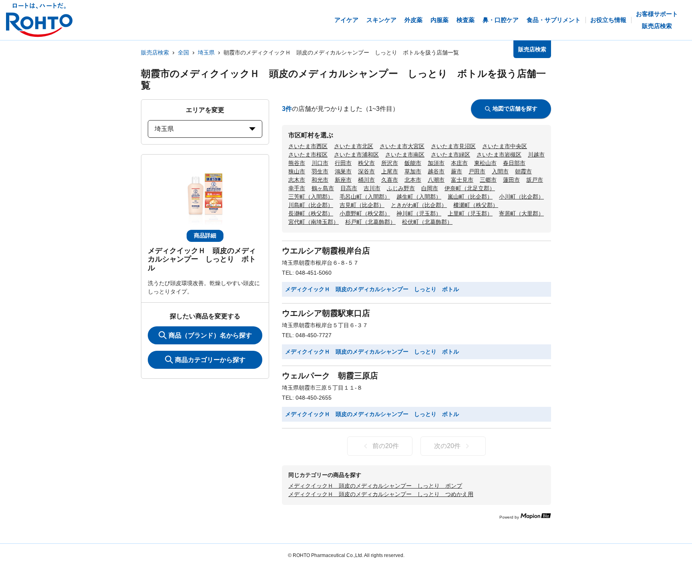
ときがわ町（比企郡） (419, 205)
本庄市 (459, 163)
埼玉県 (206, 52)
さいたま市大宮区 (402, 146)
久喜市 (389, 180)
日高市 (348, 188)
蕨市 (456, 171)
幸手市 (296, 188)
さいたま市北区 (353, 146)
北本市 (412, 180)
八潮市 (436, 180)
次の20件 (447, 445)
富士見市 (462, 180)
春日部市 (514, 163)
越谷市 (436, 171)
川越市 (536, 154)
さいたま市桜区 (308, 154)
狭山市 (296, 171)
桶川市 (366, 180)
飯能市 (412, 163)
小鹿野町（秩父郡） (365, 213)
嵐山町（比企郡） (470, 196)
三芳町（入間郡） (310, 196)
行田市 (343, 163)
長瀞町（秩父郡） (310, 213)
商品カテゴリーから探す (210, 359)
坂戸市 (534, 180)
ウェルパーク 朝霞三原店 (330, 375)
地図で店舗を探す (515, 108)
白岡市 (429, 188)
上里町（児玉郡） (470, 213)
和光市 (320, 180)
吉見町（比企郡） (362, 205)
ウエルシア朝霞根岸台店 (326, 250)
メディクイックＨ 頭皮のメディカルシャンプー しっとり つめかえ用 (380, 494)
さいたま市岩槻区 (499, 154)
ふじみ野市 (401, 188)
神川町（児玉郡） (418, 213)
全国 (183, 52)
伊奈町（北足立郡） (470, 188)
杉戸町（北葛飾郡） (370, 222)
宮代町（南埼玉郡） (313, 222)
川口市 (320, 163)
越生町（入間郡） (418, 196)
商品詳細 (205, 235)
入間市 (500, 171)
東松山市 (485, 163)
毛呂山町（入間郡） (365, 196)
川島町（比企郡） (310, 205)
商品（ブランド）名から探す (210, 335)
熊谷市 (296, 163)
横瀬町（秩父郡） (475, 205)
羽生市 (320, 171)
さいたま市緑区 (450, 154)
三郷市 (488, 180)
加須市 (436, 163)
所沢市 (389, 163)
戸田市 (477, 171)
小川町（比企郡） (521, 196)
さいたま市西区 (308, 146)
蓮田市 (511, 180)
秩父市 (366, 163)
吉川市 (372, 188)
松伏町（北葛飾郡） (427, 222)
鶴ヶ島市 (323, 188)
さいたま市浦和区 (356, 154)
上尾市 (389, 171)
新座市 (343, 180)
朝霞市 (523, 171)
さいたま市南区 (404, 154)
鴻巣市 (343, 171)
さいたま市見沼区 (453, 146)
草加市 (412, 171)
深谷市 (366, 171)
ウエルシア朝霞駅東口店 (326, 313)
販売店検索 (155, 52)
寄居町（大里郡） (521, 213)
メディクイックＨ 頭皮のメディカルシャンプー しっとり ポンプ (375, 486)
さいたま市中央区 (504, 146)
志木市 (296, 180)
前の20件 (385, 445)
